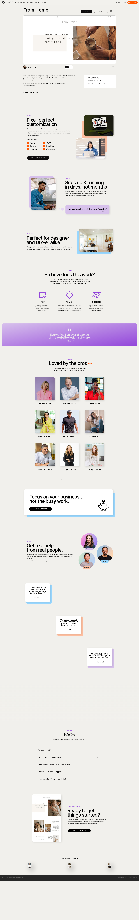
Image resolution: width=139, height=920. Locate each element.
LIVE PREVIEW (101, 11)
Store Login (122, 2)
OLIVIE (37, 92)
